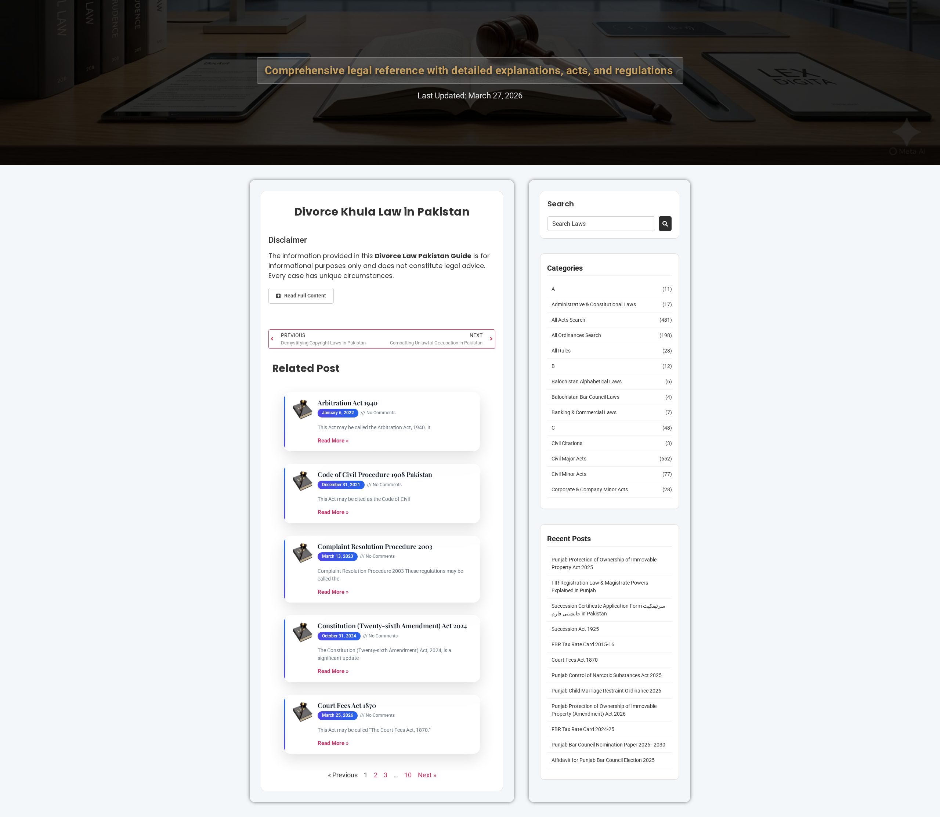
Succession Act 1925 (575, 629)
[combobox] (601, 223)
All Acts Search (568, 320)
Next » (427, 775)
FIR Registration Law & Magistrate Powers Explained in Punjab (600, 586)
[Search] (665, 223)
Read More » (333, 440)
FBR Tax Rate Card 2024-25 (583, 729)
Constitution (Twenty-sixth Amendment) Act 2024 (392, 626)
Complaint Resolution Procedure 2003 (375, 546)
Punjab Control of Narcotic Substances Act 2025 (607, 675)
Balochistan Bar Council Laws (585, 397)
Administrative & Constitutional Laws (594, 304)
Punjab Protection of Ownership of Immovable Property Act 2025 (604, 563)
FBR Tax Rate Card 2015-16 (583, 644)
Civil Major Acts (569, 459)
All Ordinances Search (576, 335)
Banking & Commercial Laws (584, 412)
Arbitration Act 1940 (347, 403)
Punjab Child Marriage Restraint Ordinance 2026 (606, 691)
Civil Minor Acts (569, 474)
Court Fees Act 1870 (347, 705)
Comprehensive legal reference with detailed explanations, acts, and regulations (470, 70)
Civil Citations (567, 443)
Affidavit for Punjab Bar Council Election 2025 (603, 760)
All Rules (561, 351)
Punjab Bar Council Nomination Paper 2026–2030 (608, 745)
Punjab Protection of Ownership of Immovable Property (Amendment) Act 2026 (604, 710)
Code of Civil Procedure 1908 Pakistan (375, 474)
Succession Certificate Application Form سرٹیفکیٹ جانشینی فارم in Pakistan (608, 610)
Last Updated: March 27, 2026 (470, 95)
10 (408, 775)
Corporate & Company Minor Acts (590, 489)
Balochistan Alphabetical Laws (587, 381)
